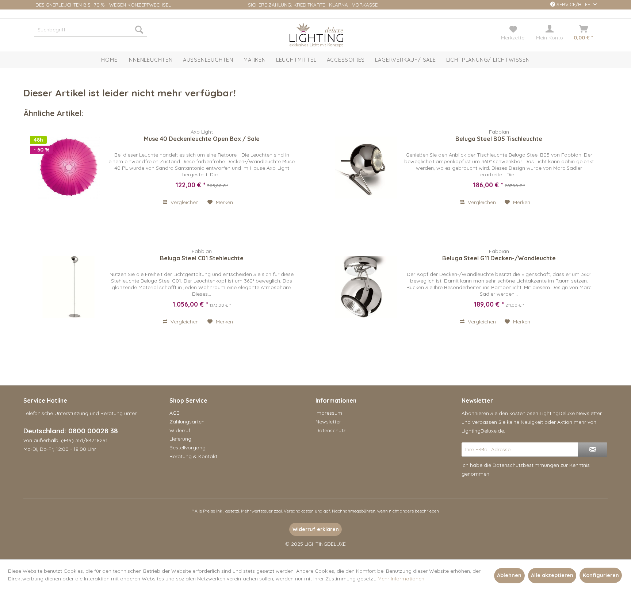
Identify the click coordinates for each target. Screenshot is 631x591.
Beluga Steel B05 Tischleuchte (498, 138)
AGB (174, 413)
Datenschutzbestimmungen (526, 465)
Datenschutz (331, 430)
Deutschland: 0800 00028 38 (70, 430)
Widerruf (179, 430)
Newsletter (328, 421)
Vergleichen (184, 202)
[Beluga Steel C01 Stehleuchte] (69, 287)
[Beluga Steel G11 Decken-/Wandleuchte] (366, 287)
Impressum (329, 413)
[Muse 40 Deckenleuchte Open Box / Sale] (69, 167)
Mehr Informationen (401, 578)
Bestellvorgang (187, 447)
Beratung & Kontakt (193, 456)
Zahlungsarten (186, 421)
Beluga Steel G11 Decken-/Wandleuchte (499, 258)
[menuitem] (90, 29)
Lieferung (180, 438)
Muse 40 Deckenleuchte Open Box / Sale (202, 138)
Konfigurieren (601, 575)
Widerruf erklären (315, 529)
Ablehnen (509, 575)
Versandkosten (299, 511)
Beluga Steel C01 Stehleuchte (202, 258)
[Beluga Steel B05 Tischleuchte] (366, 167)
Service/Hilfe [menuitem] (573, 4)
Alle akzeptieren (552, 575)
